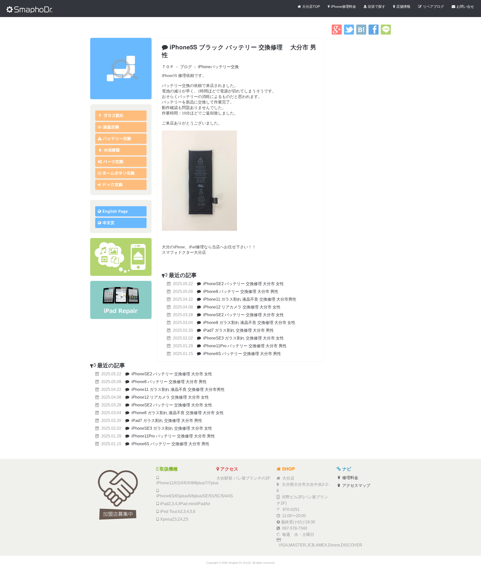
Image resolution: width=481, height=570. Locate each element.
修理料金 (349, 478)
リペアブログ (433, 7)
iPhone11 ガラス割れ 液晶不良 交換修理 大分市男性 (249, 299)
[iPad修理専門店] (121, 300)
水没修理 (111, 150)
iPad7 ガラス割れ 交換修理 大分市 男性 (238, 330)
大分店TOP (311, 7)
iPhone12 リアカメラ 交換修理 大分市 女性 (241, 307)
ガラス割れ (113, 115)
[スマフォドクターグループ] (121, 68)
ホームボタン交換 (118, 173)
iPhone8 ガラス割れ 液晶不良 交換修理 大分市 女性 (248, 322)
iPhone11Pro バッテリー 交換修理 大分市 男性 (244, 346)
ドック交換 (112, 184)
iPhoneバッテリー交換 (218, 67)
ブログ (186, 67)
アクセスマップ (355, 485)
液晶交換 (111, 127)
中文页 (108, 222)
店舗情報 (403, 7)
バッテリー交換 (117, 138)
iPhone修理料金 (343, 7)
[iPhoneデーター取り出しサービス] (121, 257)
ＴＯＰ (168, 67)
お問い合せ (465, 7)
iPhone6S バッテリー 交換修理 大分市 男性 (241, 354)
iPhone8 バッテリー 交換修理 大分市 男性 (240, 291)
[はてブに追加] (361, 33)
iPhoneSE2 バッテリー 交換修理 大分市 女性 (243, 284)
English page (115, 211)
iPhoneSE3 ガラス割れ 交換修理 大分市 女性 (243, 338)
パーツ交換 (113, 161)
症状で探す (376, 7)
